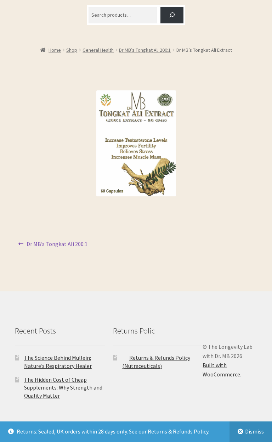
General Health (98, 50)
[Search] (171, 15)
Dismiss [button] (254, 431)
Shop (71, 50)
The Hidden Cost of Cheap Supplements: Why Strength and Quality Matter (63, 387)
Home (55, 50)
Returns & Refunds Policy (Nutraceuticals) (156, 361)
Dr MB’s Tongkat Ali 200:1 (145, 50)
